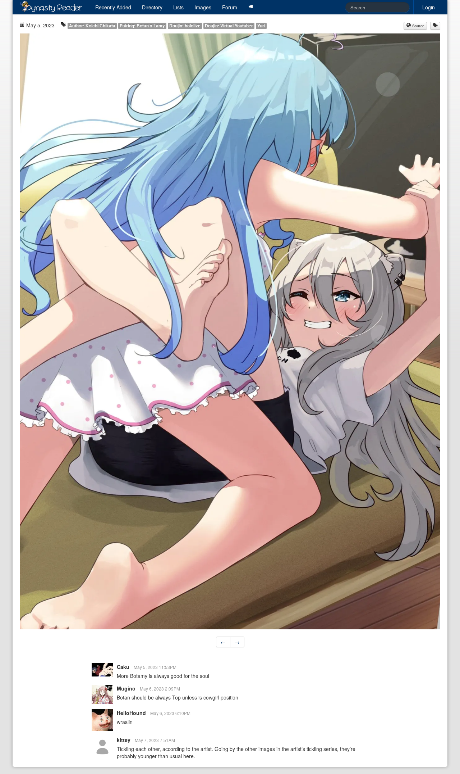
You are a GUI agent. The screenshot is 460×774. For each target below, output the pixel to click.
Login (428, 7)
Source (417, 25)
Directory (152, 7)
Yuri (261, 26)
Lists (178, 7)
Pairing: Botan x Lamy (142, 26)
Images (202, 7)
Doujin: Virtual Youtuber (229, 26)
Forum (229, 7)
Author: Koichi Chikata (92, 26)
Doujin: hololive (185, 26)
